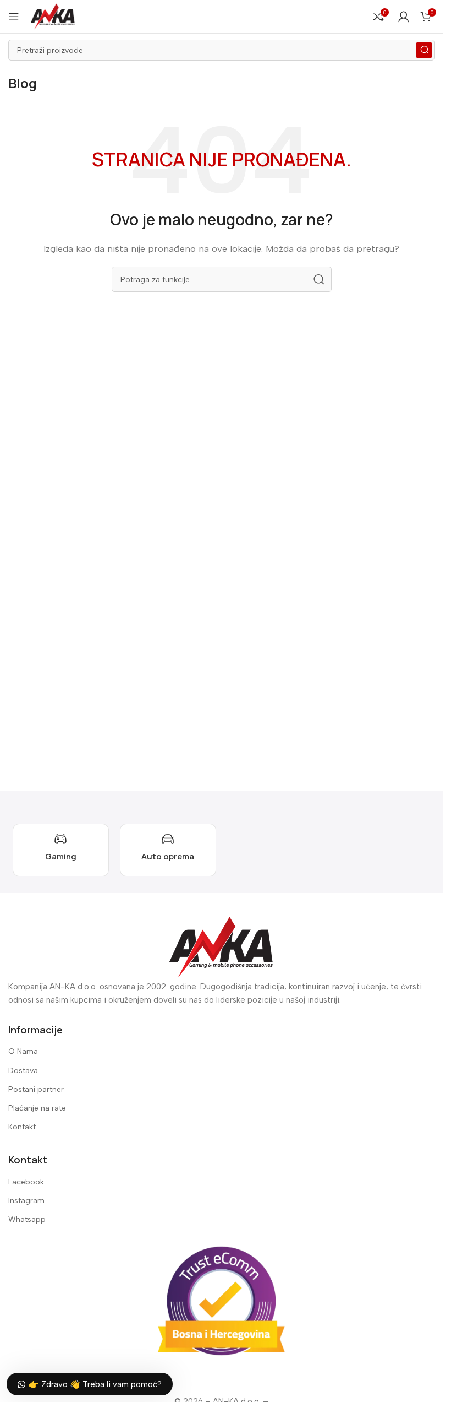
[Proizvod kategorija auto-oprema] (168, 850)
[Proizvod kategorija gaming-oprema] (60, 850)
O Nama (23, 1051)
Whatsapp (27, 1219)
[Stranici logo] (52, 16)
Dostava (23, 1070)
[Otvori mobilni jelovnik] (14, 17)
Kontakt (22, 1127)
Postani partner (36, 1089)
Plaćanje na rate (37, 1108)
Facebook (26, 1182)
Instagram (26, 1200)
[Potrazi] (424, 50)
